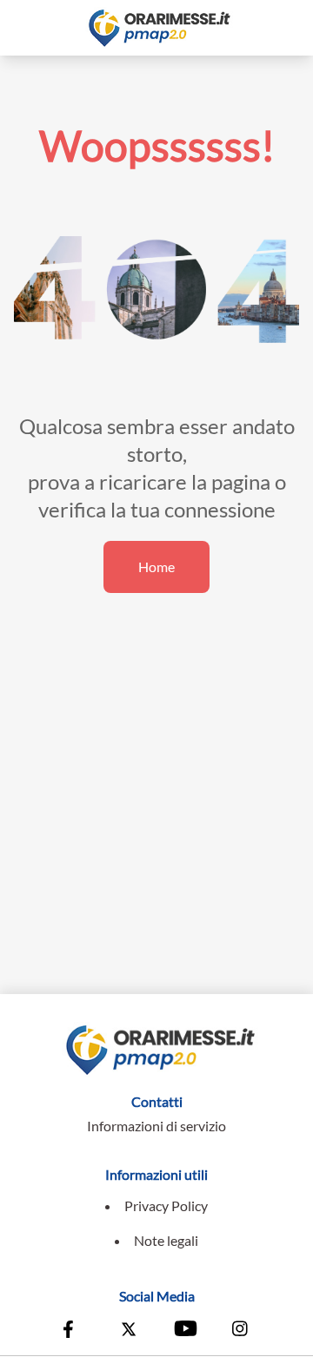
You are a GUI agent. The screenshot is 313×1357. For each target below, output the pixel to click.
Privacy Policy (166, 1205)
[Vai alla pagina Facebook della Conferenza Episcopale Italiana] (72, 1331)
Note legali (166, 1240)
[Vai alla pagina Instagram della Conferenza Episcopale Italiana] (241, 1331)
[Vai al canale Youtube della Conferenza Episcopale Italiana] (184, 1331)
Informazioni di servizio (156, 1125)
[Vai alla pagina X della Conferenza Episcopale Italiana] (129, 1331)
